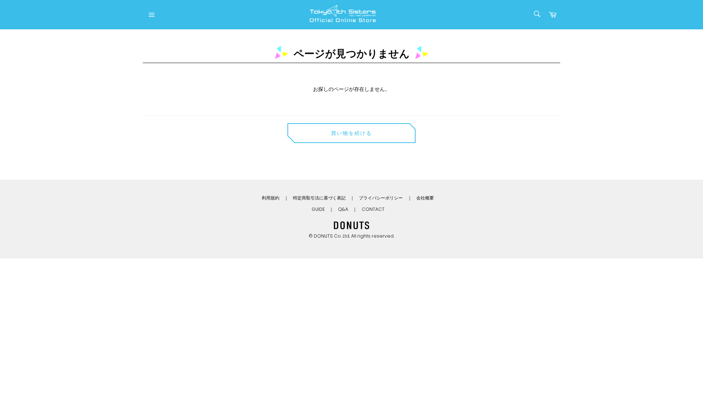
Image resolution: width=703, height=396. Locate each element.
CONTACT (373, 209)
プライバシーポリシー (381, 198)
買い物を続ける (351, 133)
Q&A (343, 209)
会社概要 (425, 198)
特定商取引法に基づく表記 (319, 198)
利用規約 (270, 198)
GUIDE (318, 209)
